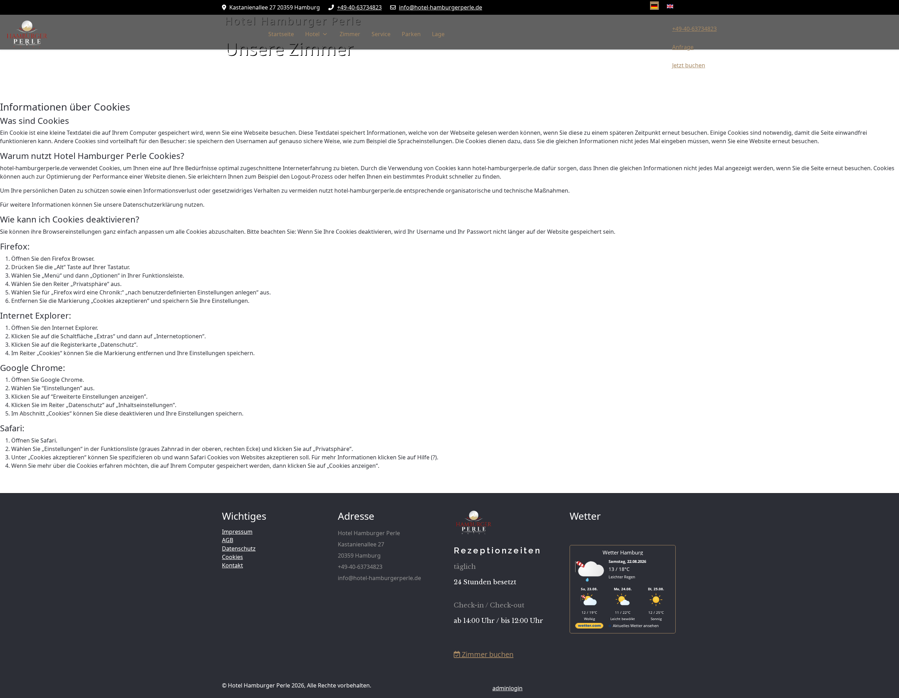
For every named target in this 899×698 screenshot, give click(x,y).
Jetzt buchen (688, 65)
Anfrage (683, 47)
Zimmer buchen (486, 654)
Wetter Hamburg (623, 552)
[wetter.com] (589, 627)
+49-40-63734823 (359, 7)
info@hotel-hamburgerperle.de (440, 7)
